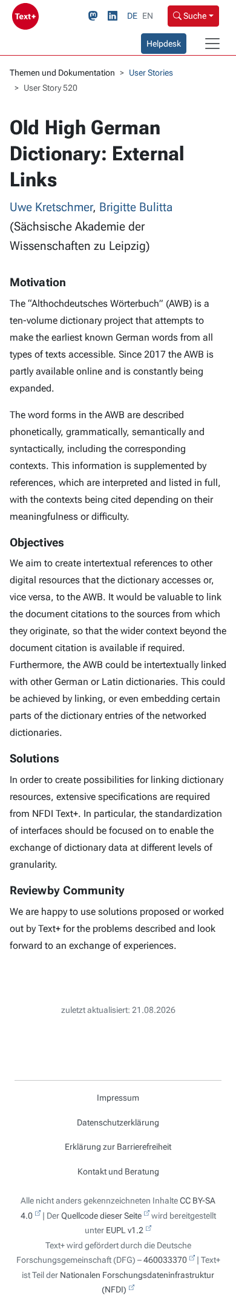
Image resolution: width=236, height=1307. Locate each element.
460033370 (165, 1260)
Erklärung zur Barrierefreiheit (118, 1146)
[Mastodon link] (95, 16)
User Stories (151, 72)
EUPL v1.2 (124, 1230)
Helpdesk (163, 43)
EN (147, 16)
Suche (194, 16)
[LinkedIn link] (115, 16)
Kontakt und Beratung (118, 1171)
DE (132, 16)
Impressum (118, 1097)
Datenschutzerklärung (118, 1122)
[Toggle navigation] (212, 43)
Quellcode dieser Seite (101, 1215)
